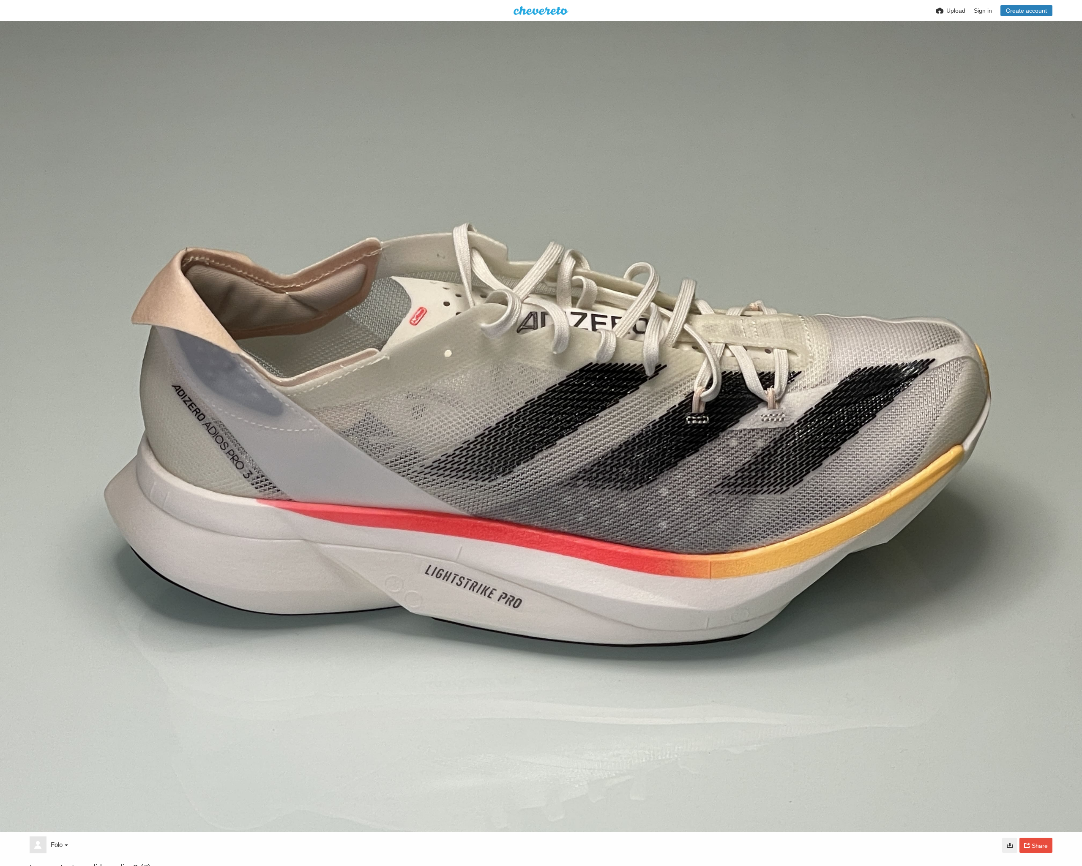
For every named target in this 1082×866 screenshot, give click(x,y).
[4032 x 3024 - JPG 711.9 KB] (1009, 845)
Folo (57, 844)
